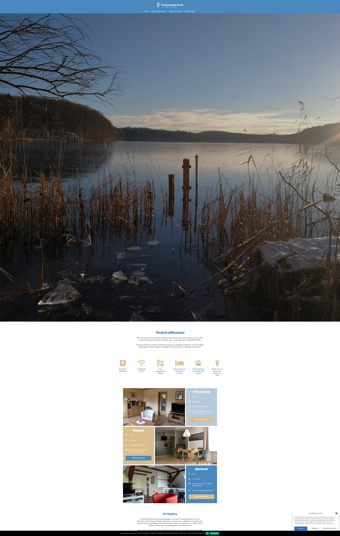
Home (147, 11)
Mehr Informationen (201, 419)
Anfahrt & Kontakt (175, 11)
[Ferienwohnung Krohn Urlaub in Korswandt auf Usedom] (170, 5)
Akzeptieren (300, 528)
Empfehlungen (190, 11)
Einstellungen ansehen (329, 528)
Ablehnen (315, 528)
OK (207, 533)
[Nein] (338, 533)
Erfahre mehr (214, 533)
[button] (336, 513)
